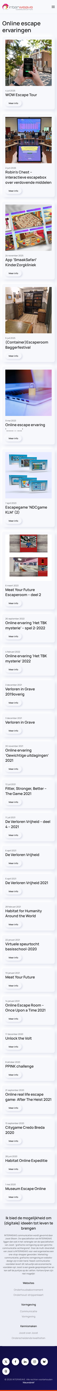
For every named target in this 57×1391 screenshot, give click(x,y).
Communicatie (28, 1311)
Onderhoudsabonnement (28, 1289)
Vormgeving (28, 1316)
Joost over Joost (28, 1333)
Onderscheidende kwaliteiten (28, 1338)
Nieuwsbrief (28, 1382)
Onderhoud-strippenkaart (28, 1295)
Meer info (13, 103)
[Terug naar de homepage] (17, 7)
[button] (53, 7)
